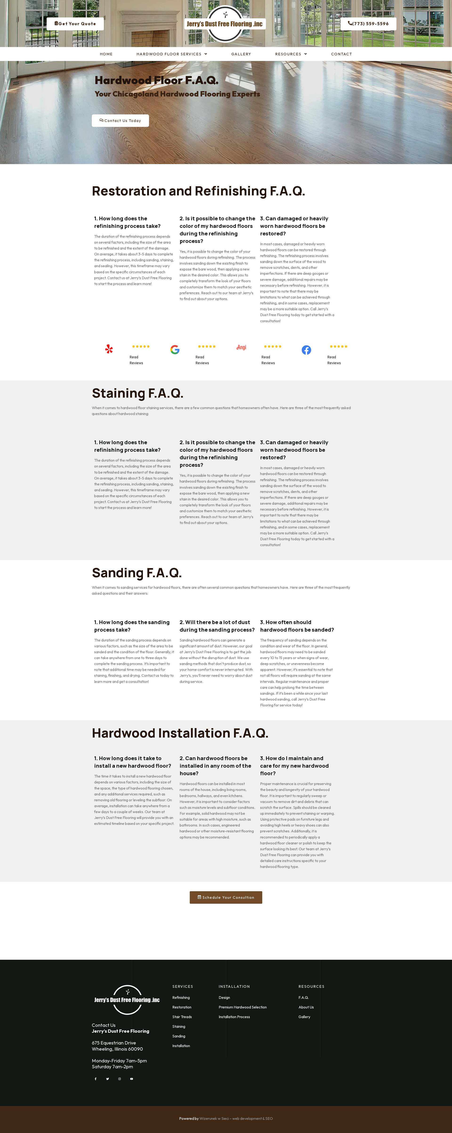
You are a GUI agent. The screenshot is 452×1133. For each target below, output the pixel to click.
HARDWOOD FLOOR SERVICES (169, 54)
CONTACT (341, 54)
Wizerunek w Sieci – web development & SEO (236, 1118)
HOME (106, 54)
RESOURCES (288, 54)
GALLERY (241, 54)
